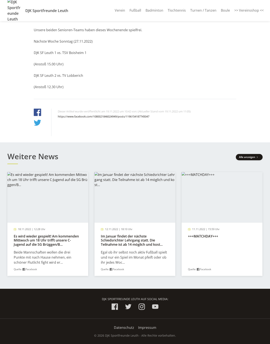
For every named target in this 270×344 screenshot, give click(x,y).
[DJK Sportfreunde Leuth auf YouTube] (155, 307)
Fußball (135, 10)
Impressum (147, 327)
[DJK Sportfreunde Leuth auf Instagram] (142, 307)
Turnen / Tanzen (203, 10)
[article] (47, 224)
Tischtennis (177, 10)
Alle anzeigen (247, 157)
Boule (225, 10)
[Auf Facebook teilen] (37, 113)
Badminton (154, 10)
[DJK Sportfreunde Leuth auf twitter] (128, 307)
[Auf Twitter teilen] (37, 123)
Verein (120, 10)
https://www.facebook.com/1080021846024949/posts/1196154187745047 (103, 116)
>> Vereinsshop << (249, 10)
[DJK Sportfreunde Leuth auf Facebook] (115, 307)
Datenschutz (124, 327)
